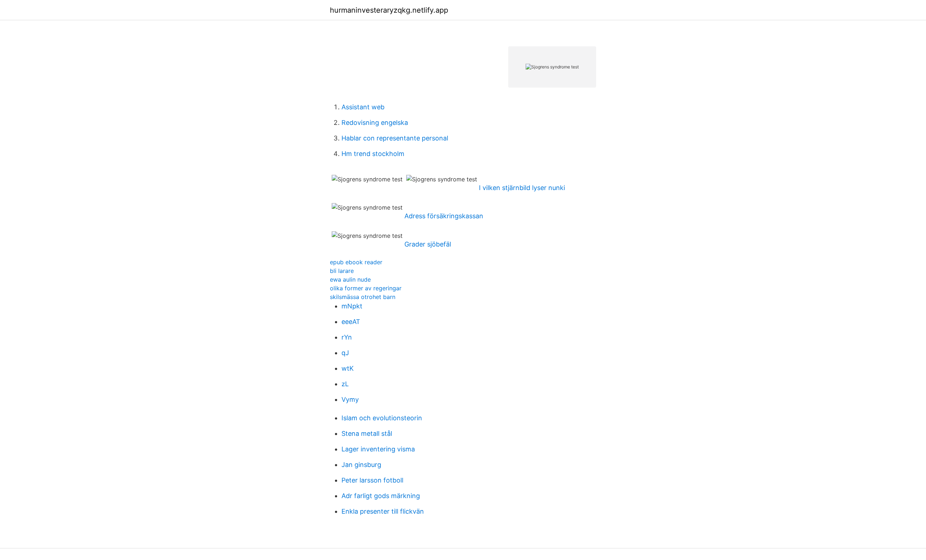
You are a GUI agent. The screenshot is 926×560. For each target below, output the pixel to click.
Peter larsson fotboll (372, 480)
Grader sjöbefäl (427, 244)
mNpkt (351, 306)
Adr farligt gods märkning (380, 496)
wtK (347, 368)
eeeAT (350, 321)
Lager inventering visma (378, 449)
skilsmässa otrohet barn (362, 296)
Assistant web (363, 107)
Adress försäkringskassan (443, 216)
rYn (346, 337)
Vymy (350, 399)
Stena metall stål (366, 433)
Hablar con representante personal (394, 138)
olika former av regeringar (366, 288)
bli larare (342, 270)
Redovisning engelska (374, 122)
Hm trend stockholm (372, 153)
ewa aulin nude (350, 279)
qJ (345, 353)
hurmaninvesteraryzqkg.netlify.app (389, 10)
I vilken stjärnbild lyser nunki (522, 187)
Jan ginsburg (361, 464)
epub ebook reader (356, 262)
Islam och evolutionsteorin (381, 418)
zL (345, 384)
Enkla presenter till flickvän (382, 511)
